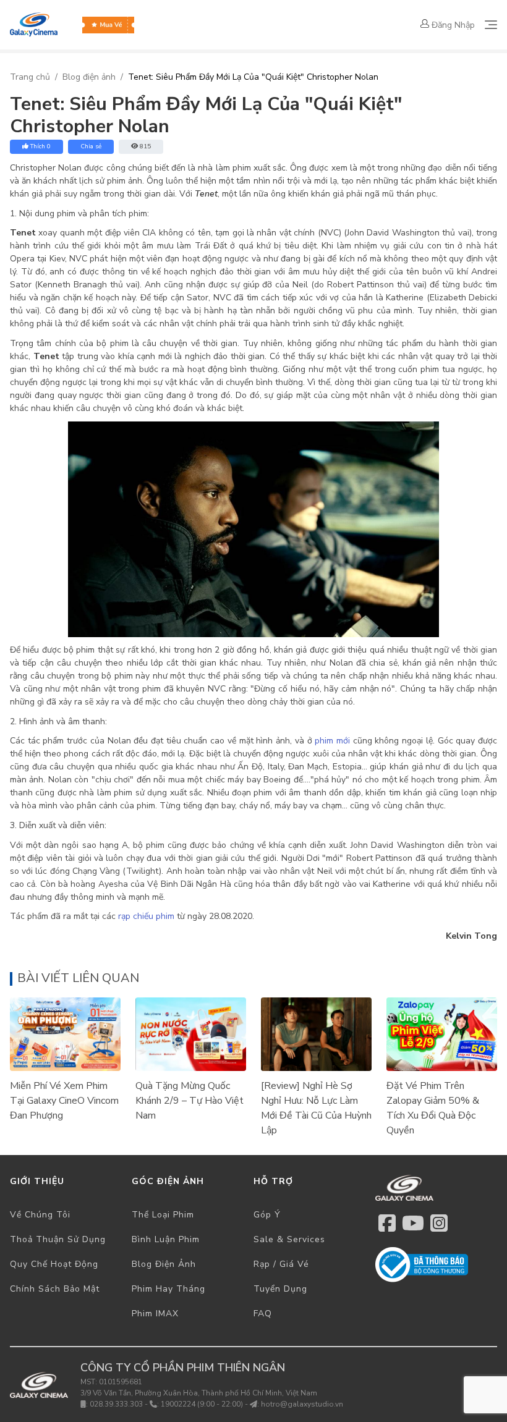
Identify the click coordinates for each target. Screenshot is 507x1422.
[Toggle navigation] (491, 24)
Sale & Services (289, 1239)
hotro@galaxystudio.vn (302, 1404)
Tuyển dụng (280, 1289)
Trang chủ (30, 77)
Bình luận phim (166, 1239)
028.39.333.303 (116, 1404)
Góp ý (267, 1215)
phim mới (332, 741)
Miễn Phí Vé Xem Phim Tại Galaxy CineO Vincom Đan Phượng (64, 1100)
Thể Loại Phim (163, 1215)
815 (145, 146)
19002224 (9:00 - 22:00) (202, 1404)
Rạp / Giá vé (281, 1264)
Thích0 (40, 146)
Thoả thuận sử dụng (58, 1239)
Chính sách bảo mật (55, 1289)
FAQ (263, 1313)
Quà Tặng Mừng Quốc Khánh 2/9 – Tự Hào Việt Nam (189, 1100)
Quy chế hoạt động (54, 1264)
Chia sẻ (90, 146)
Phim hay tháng (168, 1289)
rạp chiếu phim (146, 916)
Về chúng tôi (40, 1215)
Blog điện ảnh (89, 77)
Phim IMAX (155, 1313)
